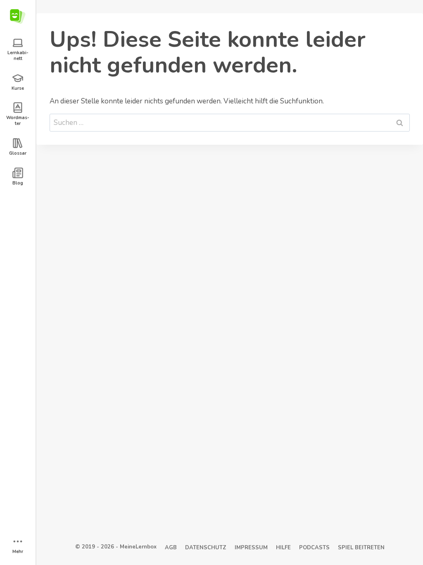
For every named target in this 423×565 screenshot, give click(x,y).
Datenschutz (205, 547)
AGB (171, 547)
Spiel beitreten (361, 547)
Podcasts (314, 547)
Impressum (251, 547)
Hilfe (283, 547)
